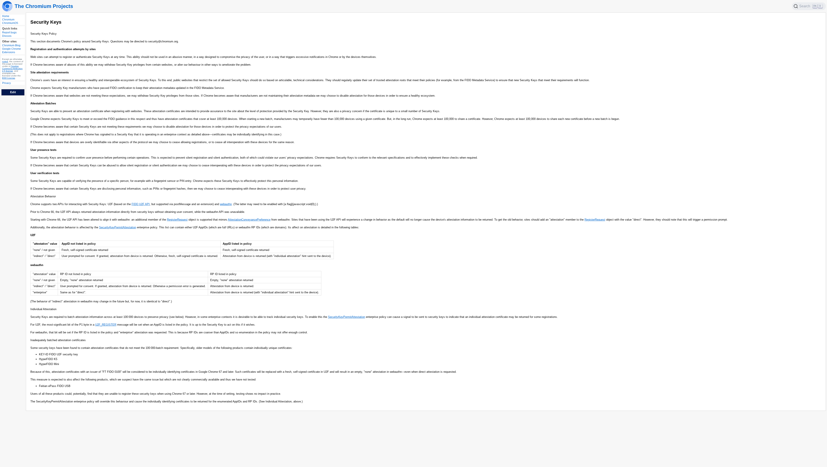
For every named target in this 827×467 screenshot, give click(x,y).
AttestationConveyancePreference (249, 219)
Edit (13, 92)
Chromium (8, 19)
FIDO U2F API (141, 204)
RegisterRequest (177, 219)
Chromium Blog (11, 45)
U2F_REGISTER (105, 324)
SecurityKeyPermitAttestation (117, 227)
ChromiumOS (10, 23)
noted (5, 61)
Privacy (6, 83)
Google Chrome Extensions (11, 50)
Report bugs (9, 32)
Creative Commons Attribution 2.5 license (12, 68)
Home (5, 16)
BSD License (8, 78)
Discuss (6, 35)
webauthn (226, 204)
